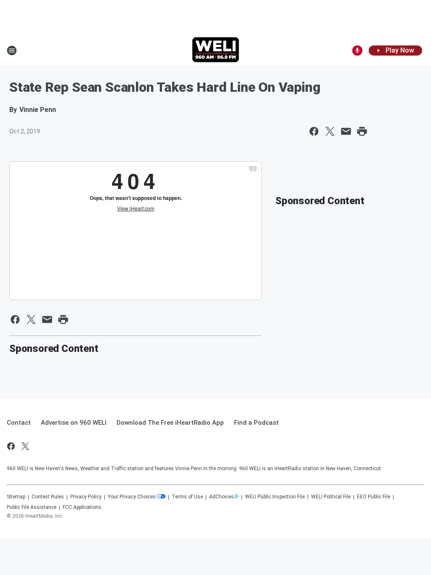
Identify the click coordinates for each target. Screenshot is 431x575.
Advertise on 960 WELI (73, 422)
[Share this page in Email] (346, 131)
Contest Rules (48, 497)
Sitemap (16, 497)
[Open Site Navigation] (12, 50)
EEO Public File (373, 497)
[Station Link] (215, 50)
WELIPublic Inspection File (275, 497)
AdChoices (221, 497)
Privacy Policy (85, 497)
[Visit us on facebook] (11, 446)
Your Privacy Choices (132, 497)
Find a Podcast (256, 422)
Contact (19, 422)
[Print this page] (362, 131)
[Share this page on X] (330, 131)
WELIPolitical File (331, 497)
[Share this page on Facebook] (314, 131)
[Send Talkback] (357, 50)
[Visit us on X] (25, 446)
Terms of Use (187, 497)
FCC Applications (82, 507)
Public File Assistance (31, 507)
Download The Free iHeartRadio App (170, 422)
